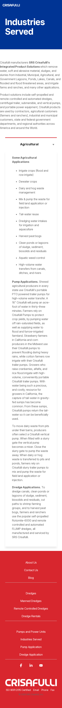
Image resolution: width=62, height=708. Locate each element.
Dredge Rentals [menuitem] (31, 616)
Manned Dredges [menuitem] (31, 601)
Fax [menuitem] (52, 689)
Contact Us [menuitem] (31, 570)
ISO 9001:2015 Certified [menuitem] (18, 689)
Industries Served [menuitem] (31, 639)
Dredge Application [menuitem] (31, 654)
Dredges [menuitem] (31, 593)
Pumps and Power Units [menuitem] (31, 631)
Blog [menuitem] (31, 577)
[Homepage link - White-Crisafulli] (31, 684)
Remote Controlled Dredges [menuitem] (31, 608)
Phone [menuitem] (44, 689)
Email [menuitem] (36, 689)
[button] (56, 3)
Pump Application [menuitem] (31, 647)
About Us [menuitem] (31, 562)
